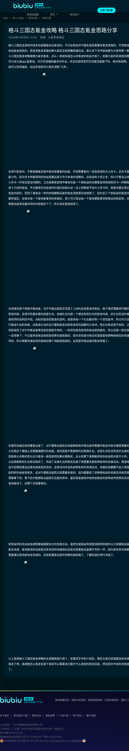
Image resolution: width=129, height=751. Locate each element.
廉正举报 (91, 715)
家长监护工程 (21, 715)
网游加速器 (33, 14)
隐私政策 (50, 715)
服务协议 (36, 715)
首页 (5, 18)
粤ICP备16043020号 (11, 732)
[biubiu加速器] (32, 5)
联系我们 (74, 14)
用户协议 (77, 715)
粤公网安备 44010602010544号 (21, 740)
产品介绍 (64, 715)
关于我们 (4, 715)
